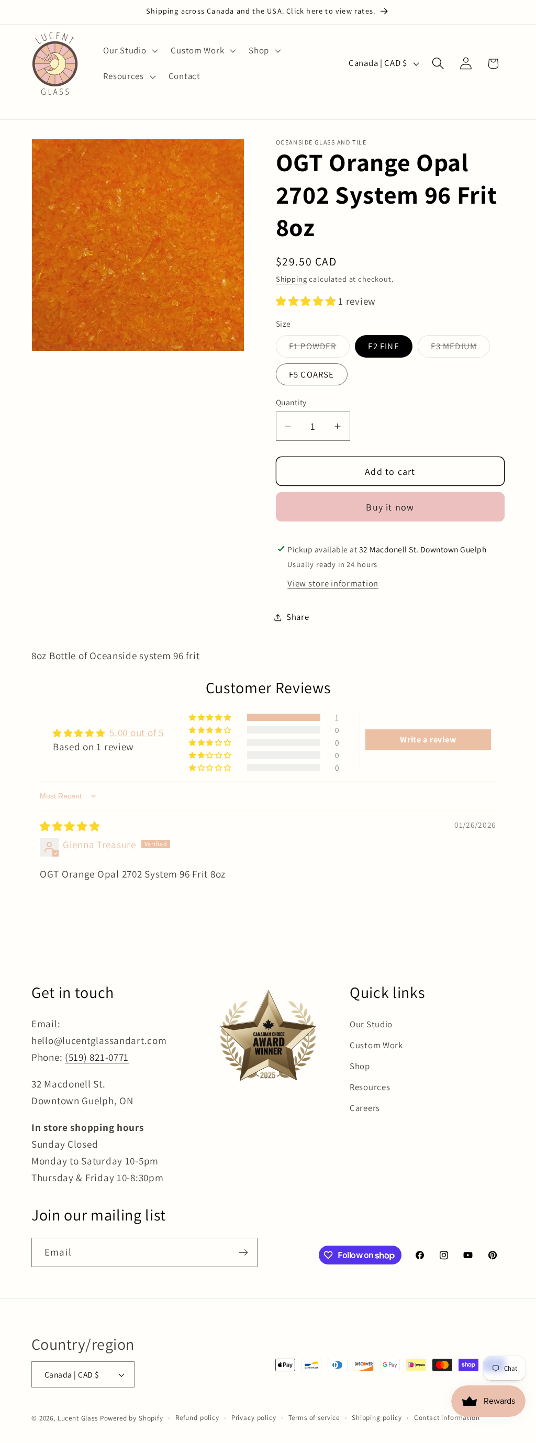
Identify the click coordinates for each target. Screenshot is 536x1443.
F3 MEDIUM (460, 349)
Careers (365, 1108)
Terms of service (314, 1417)
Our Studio (371, 1024)
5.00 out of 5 (136, 732)
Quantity (291, 402)
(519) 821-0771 (97, 1057)
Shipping (291, 279)
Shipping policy (377, 1417)
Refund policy (197, 1417)
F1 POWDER (319, 349)
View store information (332, 583)
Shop (360, 1066)
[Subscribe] (243, 1252)
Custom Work (376, 1045)
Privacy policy (253, 1417)
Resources (370, 1087)
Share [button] (297, 617)
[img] (70, 826)
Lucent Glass (78, 1418)
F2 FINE (383, 346)
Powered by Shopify (131, 1418)
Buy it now (390, 507)
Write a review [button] (428, 739)
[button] (129, 50)
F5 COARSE (311, 374)
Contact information (447, 1417)
